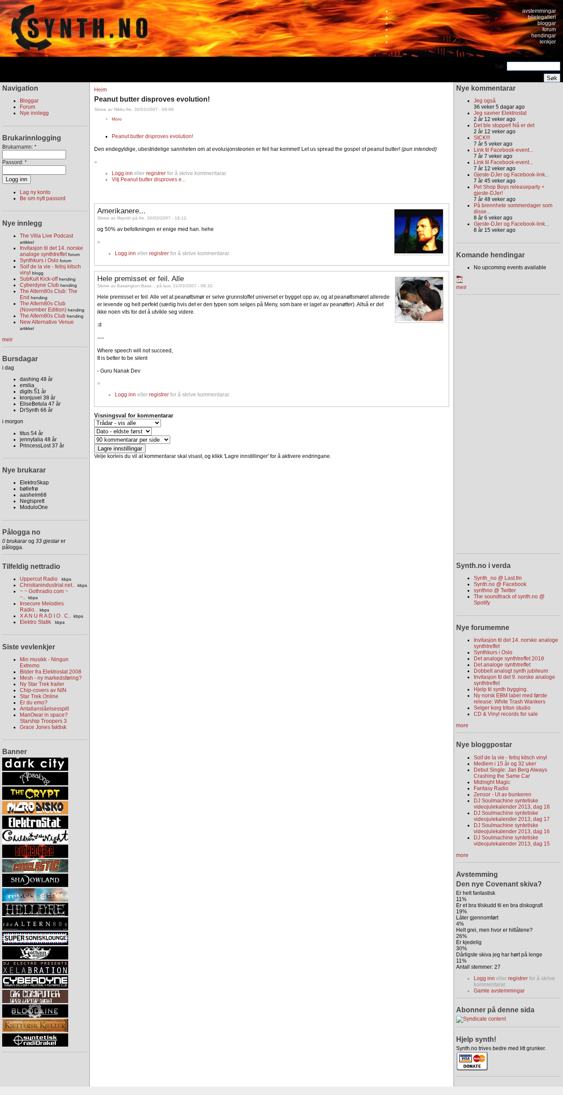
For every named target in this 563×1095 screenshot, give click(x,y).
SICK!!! (482, 138)
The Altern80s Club (43, 316)
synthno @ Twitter (495, 590)
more (462, 725)
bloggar (546, 23)
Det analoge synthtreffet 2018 (509, 659)
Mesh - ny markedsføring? (51, 678)
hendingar (543, 36)
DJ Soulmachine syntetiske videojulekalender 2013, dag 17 (512, 816)
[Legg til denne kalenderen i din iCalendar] (459, 281)
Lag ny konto (35, 192)
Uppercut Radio (39, 579)
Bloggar (29, 101)
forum (549, 29)
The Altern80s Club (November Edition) (43, 306)
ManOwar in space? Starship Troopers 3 (44, 718)
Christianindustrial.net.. (47, 585)
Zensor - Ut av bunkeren (502, 794)
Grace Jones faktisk (43, 727)
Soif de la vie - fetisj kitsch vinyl (510, 757)
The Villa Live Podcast (46, 236)
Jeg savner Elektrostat (500, 113)
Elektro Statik (36, 622)
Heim (100, 90)
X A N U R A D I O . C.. (45, 616)
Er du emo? (34, 702)
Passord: (14, 162)
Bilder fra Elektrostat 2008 (50, 672)
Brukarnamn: (19, 147)
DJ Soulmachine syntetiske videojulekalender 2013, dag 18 (512, 804)
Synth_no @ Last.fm (498, 578)
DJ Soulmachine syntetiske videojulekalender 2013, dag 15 (512, 841)
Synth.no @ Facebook (500, 584)
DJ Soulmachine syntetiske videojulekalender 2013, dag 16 (512, 828)
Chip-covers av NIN (43, 690)
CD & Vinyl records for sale (506, 714)
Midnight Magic (492, 782)
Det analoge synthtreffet (502, 665)
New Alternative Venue (47, 322)
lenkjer (548, 42)
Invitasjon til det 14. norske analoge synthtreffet (51, 251)
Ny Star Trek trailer (42, 684)
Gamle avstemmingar (499, 991)
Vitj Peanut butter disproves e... (149, 179)
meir (7, 340)
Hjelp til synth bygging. (501, 689)
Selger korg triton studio (502, 708)
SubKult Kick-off (39, 279)
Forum (27, 107)
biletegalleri (542, 17)
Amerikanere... (121, 210)
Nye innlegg (34, 113)
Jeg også (485, 101)
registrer (156, 173)
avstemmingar (539, 11)
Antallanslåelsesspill (44, 709)
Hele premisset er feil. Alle (140, 278)
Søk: (501, 66)
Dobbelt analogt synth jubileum (511, 671)
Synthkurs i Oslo (39, 260)
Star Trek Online (39, 696)
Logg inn (122, 173)
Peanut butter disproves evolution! (152, 136)
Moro (117, 119)
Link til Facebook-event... (503, 150)
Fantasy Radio (491, 788)
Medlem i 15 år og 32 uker (505, 764)
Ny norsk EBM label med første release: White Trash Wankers (510, 698)
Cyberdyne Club (39, 285)
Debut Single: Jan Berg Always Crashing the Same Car (510, 773)
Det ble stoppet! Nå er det (504, 125)
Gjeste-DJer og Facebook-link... (511, 175)
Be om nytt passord (43, 198)
